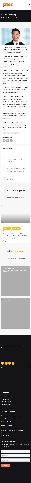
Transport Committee (8, 99)
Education (6, 228)
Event (12, 133)
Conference (6, 133)
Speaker (16, 133)
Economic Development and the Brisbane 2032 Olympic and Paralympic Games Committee (15, 101)
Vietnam (5, 225)
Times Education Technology (9, 401)
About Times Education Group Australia (11, 397)
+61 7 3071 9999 (6, 435)
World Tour (16, 228)
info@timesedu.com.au (9, 418)
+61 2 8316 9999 (7, 421)
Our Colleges (5, 399)
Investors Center (6, 404)
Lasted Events (5, 406)
